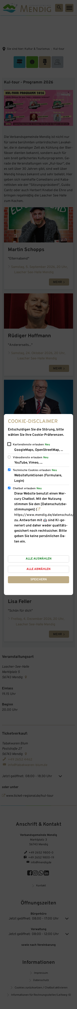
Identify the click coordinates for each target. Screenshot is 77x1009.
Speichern (38, 579)
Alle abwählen (38, 569)
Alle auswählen (39, 559)
